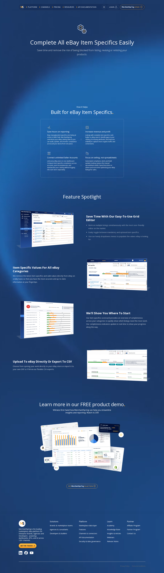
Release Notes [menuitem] (112, 541)
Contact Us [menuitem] (131, 533)
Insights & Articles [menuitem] (114, 533)
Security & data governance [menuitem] (89, 541)
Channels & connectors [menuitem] (88, 533)
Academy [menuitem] (110, 525)
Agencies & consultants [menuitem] (59, 529)
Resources (69, 7)
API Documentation (87, 7)
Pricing (57, 7)
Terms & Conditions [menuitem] (138, 566)
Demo (137, 7)
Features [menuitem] (82, 529)
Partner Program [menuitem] (133, 529)
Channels (45, 7)
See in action (80, 486)
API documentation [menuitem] (86, 537)
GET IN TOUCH (26, 546)
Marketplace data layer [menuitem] (88, 525)
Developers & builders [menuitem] (58, 533)
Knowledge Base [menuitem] (113, 529)
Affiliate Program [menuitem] (133, 525)
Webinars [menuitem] (110, 537)
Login (112, 7)
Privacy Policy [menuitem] (124, 566)
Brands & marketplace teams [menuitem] (61, 525)
